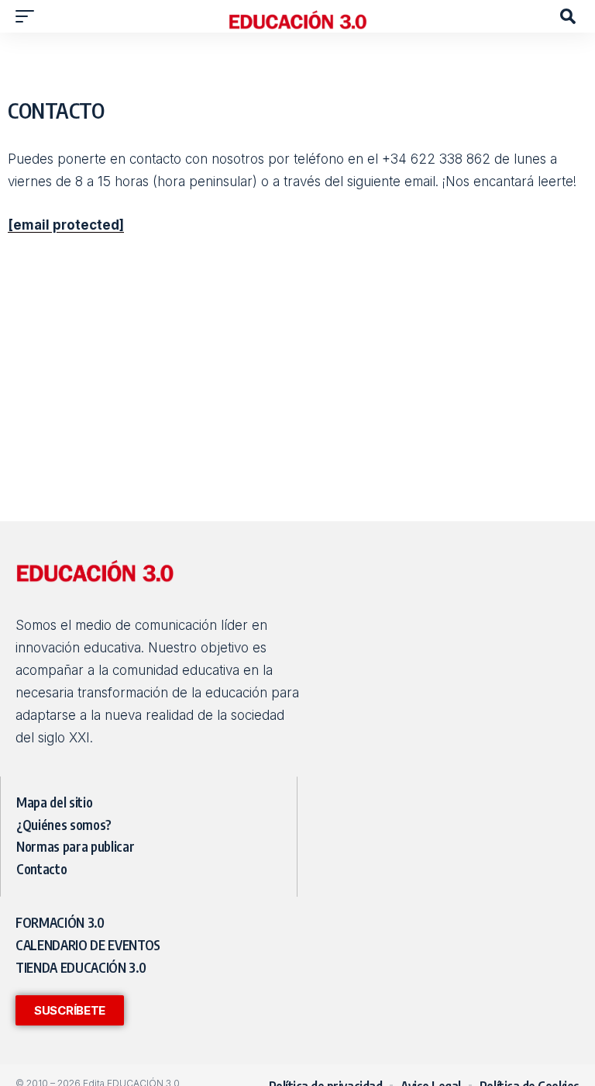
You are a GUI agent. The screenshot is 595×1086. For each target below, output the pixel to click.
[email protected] (66, 225)
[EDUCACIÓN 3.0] (297, 16)
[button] (28, 16)
